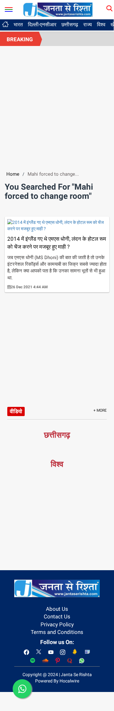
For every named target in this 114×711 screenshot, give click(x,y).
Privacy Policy (57, 624)
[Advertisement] (57, 106)
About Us (57, 609)
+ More (100, 410)
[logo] (58, 9)
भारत (18, 25)
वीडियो (16, 411)
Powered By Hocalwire (57, 680)
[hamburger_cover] (9, 8)
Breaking (20, 39)
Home (12, 174)
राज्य (87, 25)
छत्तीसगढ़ (69, 25)
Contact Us (57, 616)
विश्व (101, 25)
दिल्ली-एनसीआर (42, 25)
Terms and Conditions (57, 632)
